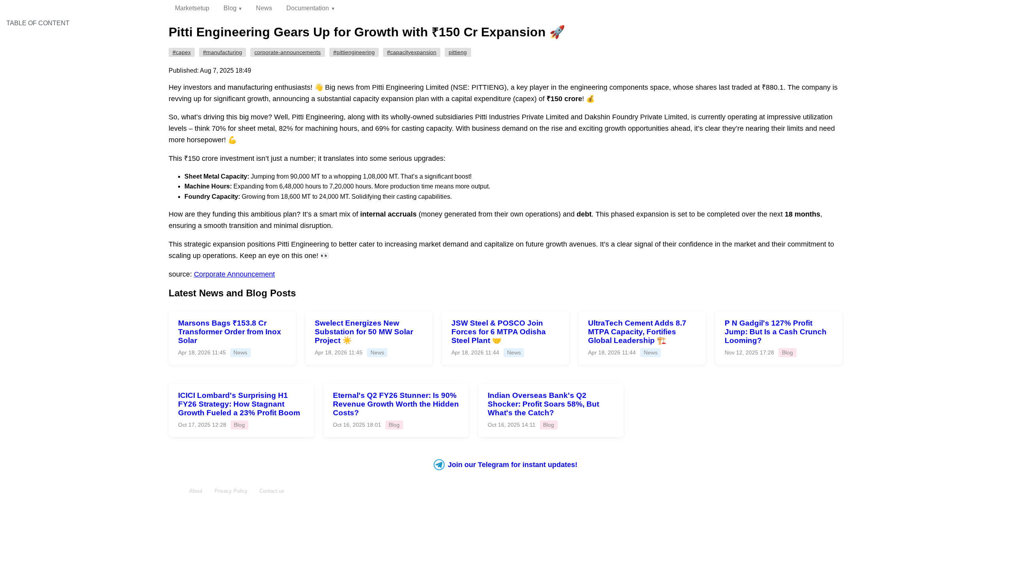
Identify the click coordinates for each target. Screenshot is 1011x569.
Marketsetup (192, 8)
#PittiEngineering (354, 52)
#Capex (182, 52)
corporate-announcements (287, 52)
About (196, 491)
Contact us (271, 491)
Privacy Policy (231, 491)
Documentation (307, 8)
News (264, 8)
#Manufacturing (222, 52)
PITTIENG (458, 52)
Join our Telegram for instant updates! (512, 465)
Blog (230, 8)
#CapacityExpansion (411, 52)
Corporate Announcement (234, 274)
